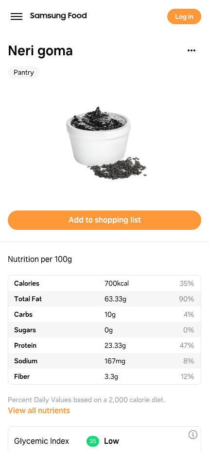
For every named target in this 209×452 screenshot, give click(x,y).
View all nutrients (39, 410)
